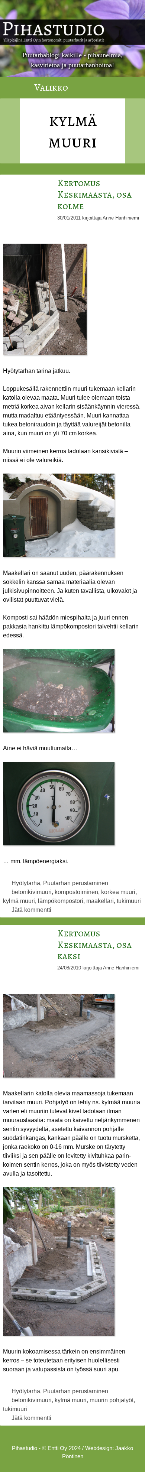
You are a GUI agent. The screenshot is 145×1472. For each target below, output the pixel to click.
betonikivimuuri (32, 892)
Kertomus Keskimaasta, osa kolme (94, 194)
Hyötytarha (26, 883)
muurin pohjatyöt (111, 1400)
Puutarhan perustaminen (75, 883)
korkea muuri (118, 892)
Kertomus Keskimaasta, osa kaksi (94, 944)
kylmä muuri (19, 901)
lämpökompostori (60, 901)
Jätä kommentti (31, 910)
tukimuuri (129, 901)
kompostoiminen (76, 892)
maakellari (100, 901)
